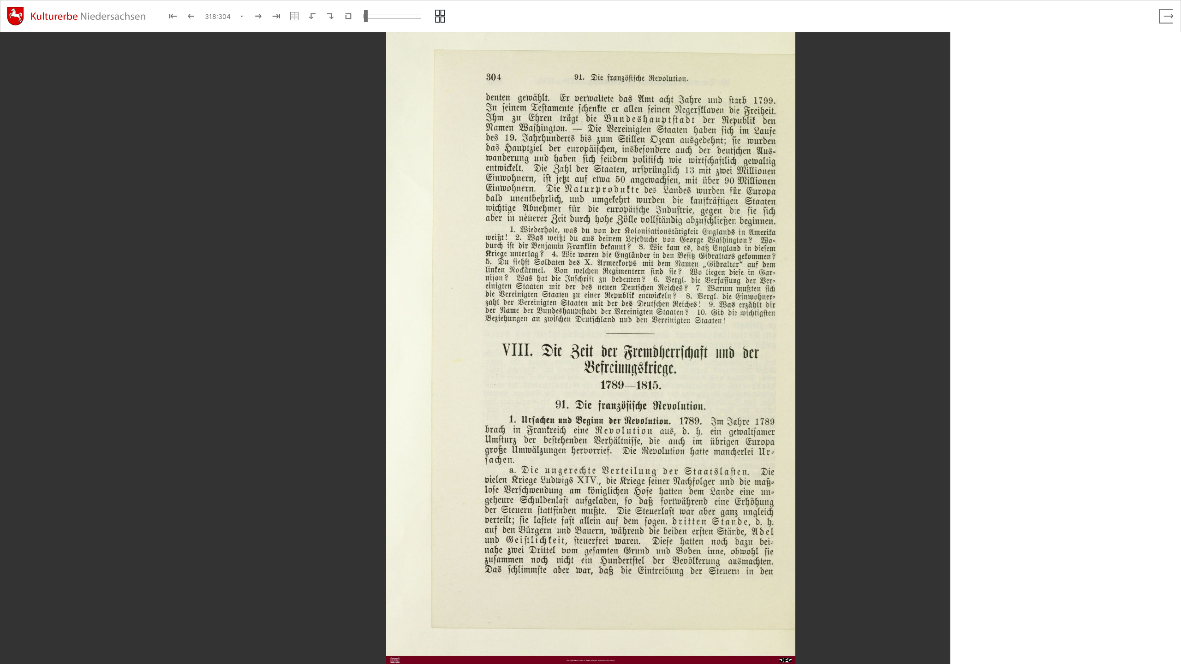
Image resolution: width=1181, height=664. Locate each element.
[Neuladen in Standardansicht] (348, 16)
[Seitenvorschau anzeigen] (440, 16)
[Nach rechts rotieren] (330, 16)
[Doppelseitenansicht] (294, 16)
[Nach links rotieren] (312, 16)
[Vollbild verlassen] (1166, 16)
